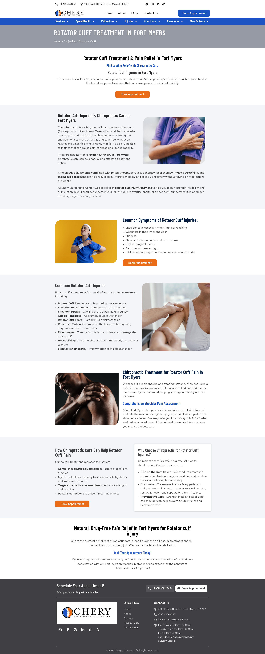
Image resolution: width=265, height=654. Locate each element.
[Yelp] (98, 629)
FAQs (134, 13)
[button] (62, 21)
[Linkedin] (158, 4)
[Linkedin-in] (82, 629)
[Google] (75, 629)
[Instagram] (152, 4)
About (122, 13)
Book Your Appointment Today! (132, 553)
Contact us (151, 13)
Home (108, 13)
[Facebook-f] (67, 629)
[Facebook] (147, 4)
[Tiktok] (163, 4)
